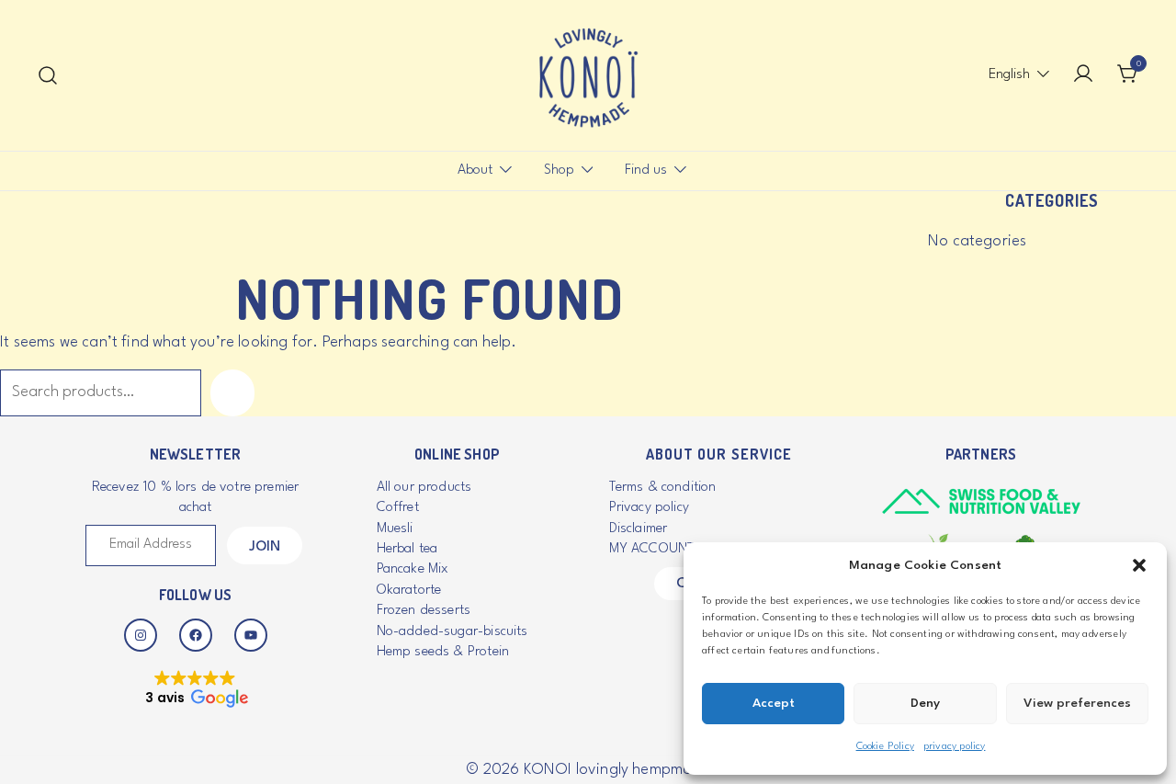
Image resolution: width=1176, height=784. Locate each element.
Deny (925, 703)
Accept (773, 703)
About (475, 170)
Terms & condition (663, 487)
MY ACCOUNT (652, 549)
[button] (1139, 565)
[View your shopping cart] (1128, 75)
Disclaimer (638, 529)
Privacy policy (649, 508)
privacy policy (954, 747)
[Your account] (1083, 75)
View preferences (1077, 703)
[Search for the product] (232, 392)
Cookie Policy (885, 747)
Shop (559, 170)
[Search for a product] (48, 75)
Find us (646, 170)
